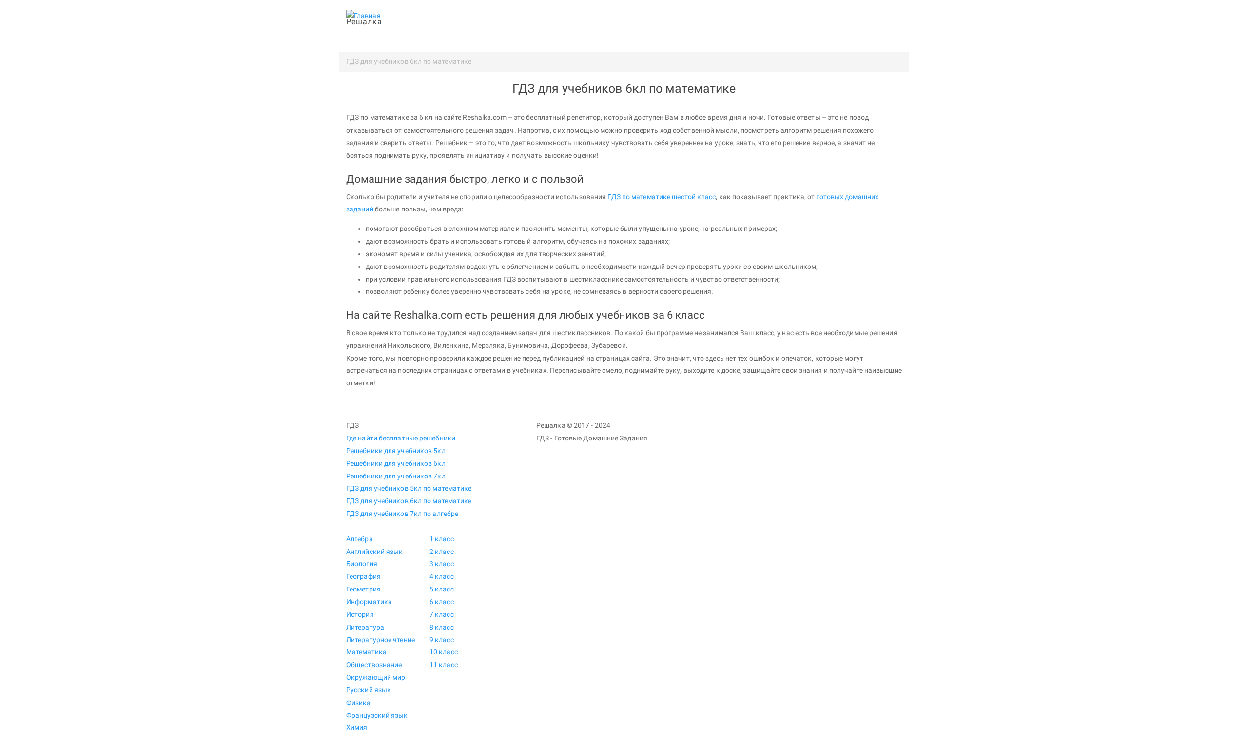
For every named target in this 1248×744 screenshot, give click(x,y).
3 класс (441, 564)
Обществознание (374, 664)
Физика (358, 702)
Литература (365, 627)
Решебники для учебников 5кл (396, 451)
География (363, 576)
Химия (357, 727)
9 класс (441, 640)
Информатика (369, 602)
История (360, 614)
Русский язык (368, 690)
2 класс (441, 551)
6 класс (441, 602)
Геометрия (363, 589)
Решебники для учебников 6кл (396, 463)
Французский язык (377, 715)
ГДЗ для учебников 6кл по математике (409, 501)
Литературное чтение (380, 640)
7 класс (441, 614)
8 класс (441, 627)
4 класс (441, 576)
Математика (366, 652)
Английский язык (374, 551)
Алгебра (359, 539)
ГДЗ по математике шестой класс (661, 197)
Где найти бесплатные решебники (400, 438)
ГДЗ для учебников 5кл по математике (409, 488)
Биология (361, 564)
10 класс (443, 652)
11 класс (443, 664)
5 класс (441, 589)
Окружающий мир (375, 677)
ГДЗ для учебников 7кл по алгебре (402, 513)
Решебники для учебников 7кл (396, 476)
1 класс (441, 539)
